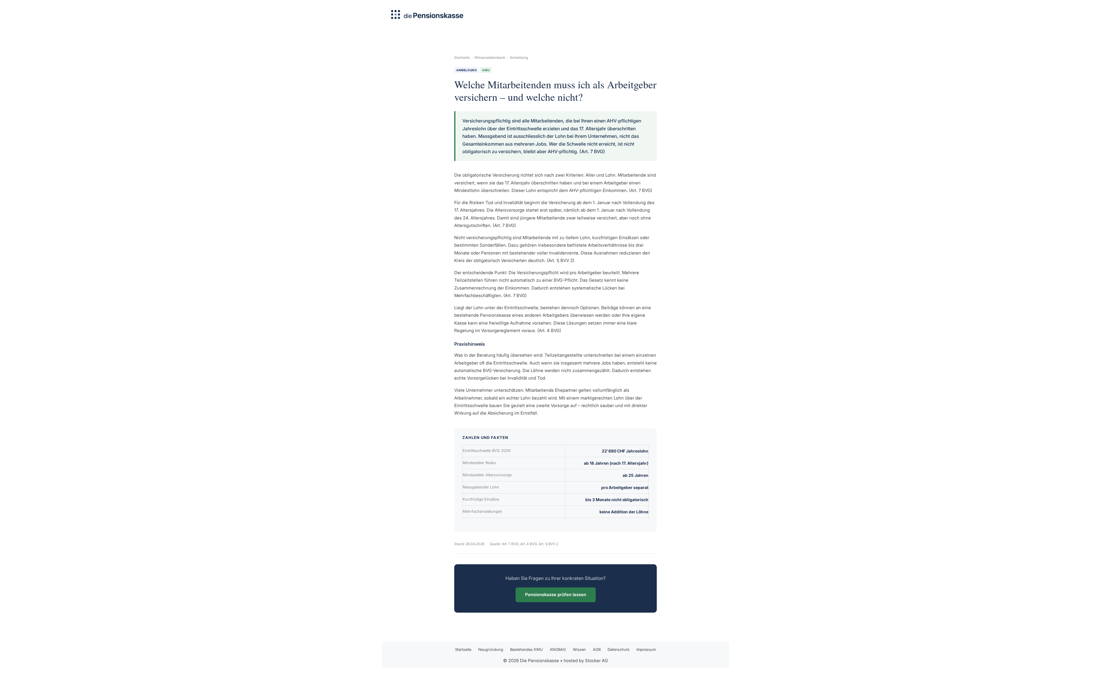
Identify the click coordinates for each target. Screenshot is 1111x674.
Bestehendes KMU (526, 649)
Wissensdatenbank (489, 57)
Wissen (579, 649)
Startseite (462, 57)
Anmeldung (519, 57)
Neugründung (490, 649)
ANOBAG (558, 649)
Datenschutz (619, 649)
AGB (597, 649)
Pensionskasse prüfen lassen (555, 594)
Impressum (646, 649)
